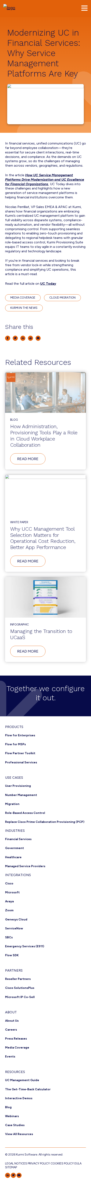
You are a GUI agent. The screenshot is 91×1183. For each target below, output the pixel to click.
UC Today (48, 284)
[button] (84, 8)
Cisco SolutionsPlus (19, 988)
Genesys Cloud (16, 919)
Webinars (12, 1116)
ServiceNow (14, 928)
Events (10, 1056)
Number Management (21, 795)
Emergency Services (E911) (24, 946)
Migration (12, 804)
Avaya (9, 901)
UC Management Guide (22, 1080)
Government (14, 848)
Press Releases (16, 1038)
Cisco (9, 883)
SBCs (9, 937)
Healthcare (13, 857)
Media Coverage (17, 1047)
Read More (31, 460)
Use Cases (14, 778)
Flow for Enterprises (20, 735)
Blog (8, 1107)
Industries (15, 831)
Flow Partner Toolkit (20, 753)
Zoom (9, 910)
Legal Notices (16, 1163)
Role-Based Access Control (25, 813)
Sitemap (11, 1167)
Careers (11, 1029)
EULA (77, 1163)
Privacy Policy (39, 1163)
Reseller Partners (18, 979)
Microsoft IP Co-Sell (20, 997)
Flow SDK (12, 955)
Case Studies (15, 1125)
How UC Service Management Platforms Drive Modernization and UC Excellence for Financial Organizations (44, 179)
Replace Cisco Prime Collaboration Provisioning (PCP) (44, 822)
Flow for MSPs (15, 744)
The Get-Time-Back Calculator (28, 1089)
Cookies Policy (62, 1163)
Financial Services (18, 839)
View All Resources (19, 1134)
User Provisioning (18, 786)
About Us (12, 1021)
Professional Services (21, 762)
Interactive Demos (18, 1098)
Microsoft (12, 892)
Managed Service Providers (25, 866)
